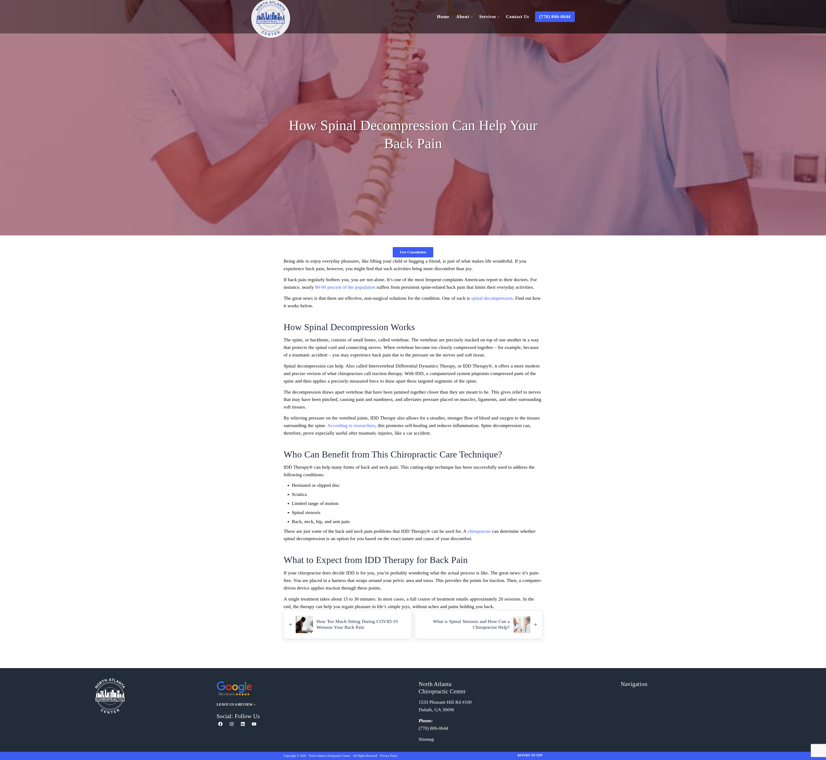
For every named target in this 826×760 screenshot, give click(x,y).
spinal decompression (492, 298)
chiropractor (479, 531)
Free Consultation (413, 252)
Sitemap (426, 739)
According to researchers (351, 425)
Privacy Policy (389, 755)
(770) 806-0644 (433, 728)
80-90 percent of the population (345, 287)
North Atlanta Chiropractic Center (329, 755)
